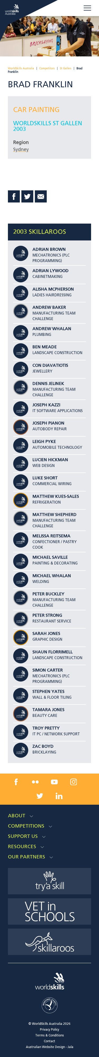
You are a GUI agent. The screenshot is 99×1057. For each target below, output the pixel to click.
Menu (87, 8)
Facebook (14, 196)
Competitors (47, 68)
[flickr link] (35, 782)
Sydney (21, 149)
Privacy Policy (49, 1029)
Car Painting (36, 110)
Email (41, 196)
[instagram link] (73, 782)
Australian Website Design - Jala (49, 1047)
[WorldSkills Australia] (12, 9)
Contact (49, 1041)
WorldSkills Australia (21, 68)
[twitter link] (40, 796)
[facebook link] (16, 782)
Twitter (27, 196)
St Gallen (65, 68)
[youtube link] (54, 782)
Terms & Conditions (49, 1035)
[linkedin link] (59, 796)
